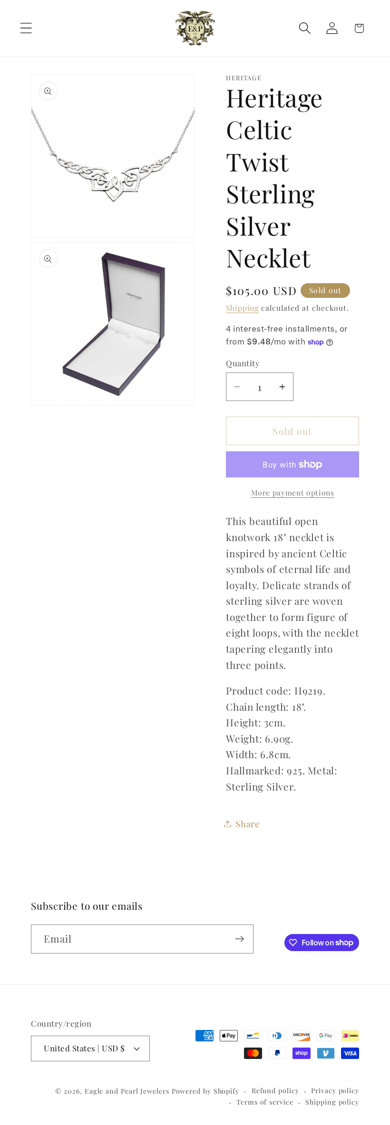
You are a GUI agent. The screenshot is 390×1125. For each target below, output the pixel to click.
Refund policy (275, 1090)
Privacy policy (335, 1090)
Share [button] (247, 823)
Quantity (243, 363)
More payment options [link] (292, 492)
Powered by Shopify (205, 1091)
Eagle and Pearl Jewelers (127, 1091)
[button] (25, 28)
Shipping (242, 308)
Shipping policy (332, 1101)
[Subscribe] (239, 939)
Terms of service (264, 1101)
